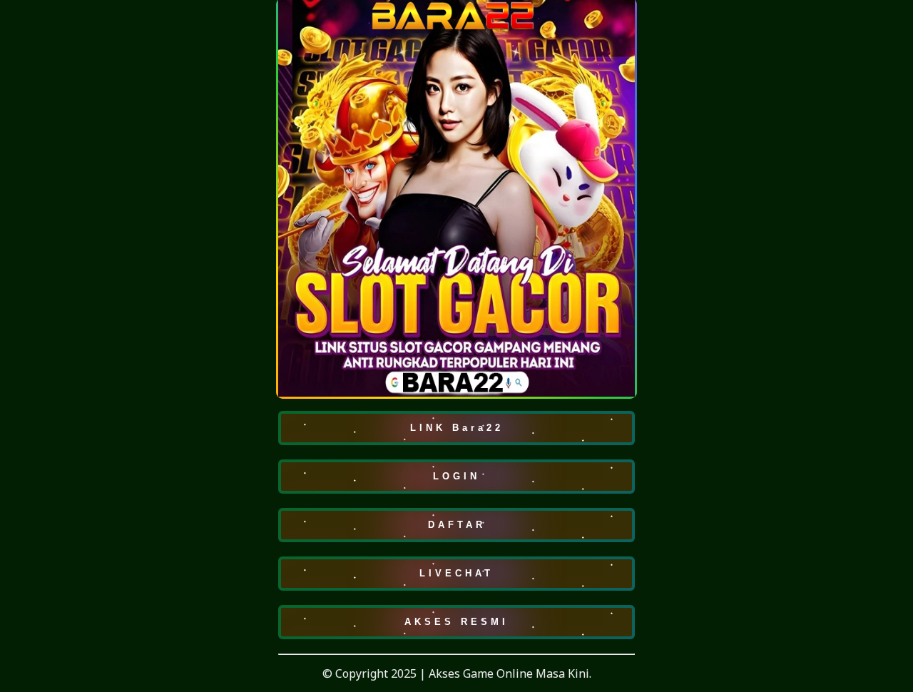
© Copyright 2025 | (375, 673)
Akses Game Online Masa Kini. (510, 673)
